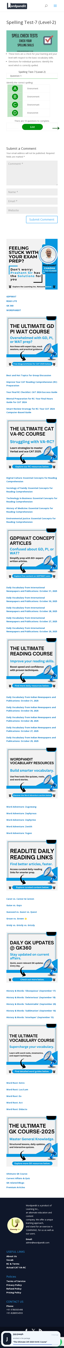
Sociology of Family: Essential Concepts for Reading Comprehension (29, 490)
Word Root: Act (14, 1102)
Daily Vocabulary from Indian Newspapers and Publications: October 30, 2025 (31, 709)
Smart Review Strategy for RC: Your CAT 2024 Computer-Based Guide (30, 410)
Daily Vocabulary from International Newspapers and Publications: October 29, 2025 (31, 630)
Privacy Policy (14, 1284)
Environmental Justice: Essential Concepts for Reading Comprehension (31, 520)
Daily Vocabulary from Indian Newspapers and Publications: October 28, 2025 (31, 719)
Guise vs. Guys (14, 905)
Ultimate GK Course (16, 1173)
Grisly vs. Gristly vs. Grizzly (20, 925)
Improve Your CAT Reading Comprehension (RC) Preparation (31, 384)
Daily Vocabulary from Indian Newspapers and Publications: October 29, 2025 (31, 739)
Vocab (9, 1259)
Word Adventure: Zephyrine (21, 819)
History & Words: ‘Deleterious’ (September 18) (31, 997)
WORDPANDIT (13, 310)
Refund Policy (13, 1288)
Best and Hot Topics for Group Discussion (28, 375)
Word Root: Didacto (16, 1109)
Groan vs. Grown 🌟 (16, 918)
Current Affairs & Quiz (18, 1178)
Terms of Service (15, 1281)
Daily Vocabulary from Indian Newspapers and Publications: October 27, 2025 (31, 729)
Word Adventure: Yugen (19, 833)
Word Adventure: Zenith (19, 826)
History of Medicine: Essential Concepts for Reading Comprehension (29, 510)
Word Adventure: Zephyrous (21, 813)
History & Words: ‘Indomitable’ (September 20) (31, 1004)
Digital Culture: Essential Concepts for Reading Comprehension (31, 479)
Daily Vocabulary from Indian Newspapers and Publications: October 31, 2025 (31, 699)
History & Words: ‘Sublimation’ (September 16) (31, 1010)
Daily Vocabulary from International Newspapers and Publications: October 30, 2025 (31, 599)
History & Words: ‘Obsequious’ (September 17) (31, 990)
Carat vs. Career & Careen (20, 898)
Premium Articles (15, 1187)
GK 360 (9, 305)
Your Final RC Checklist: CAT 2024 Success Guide (31, 392)
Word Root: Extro (15, 1082)
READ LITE (11, 301)
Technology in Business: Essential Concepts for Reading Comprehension (31, 500)
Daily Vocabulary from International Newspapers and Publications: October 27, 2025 (31, 619)
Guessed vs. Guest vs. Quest (21, 912)
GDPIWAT (11, 296)
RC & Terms (12, 1263)
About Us (11, 1256)
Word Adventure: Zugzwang (21, 806)
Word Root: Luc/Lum (17, 1089)
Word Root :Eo (13, 1096)
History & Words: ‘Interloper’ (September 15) (30, 1017)
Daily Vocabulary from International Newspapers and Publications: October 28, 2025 (31, 609)
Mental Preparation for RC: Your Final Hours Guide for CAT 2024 (29, 400)
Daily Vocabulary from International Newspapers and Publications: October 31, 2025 (31, 589)
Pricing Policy (13, 1292)
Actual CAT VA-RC (16, 1267)
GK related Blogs (15, 1182)
